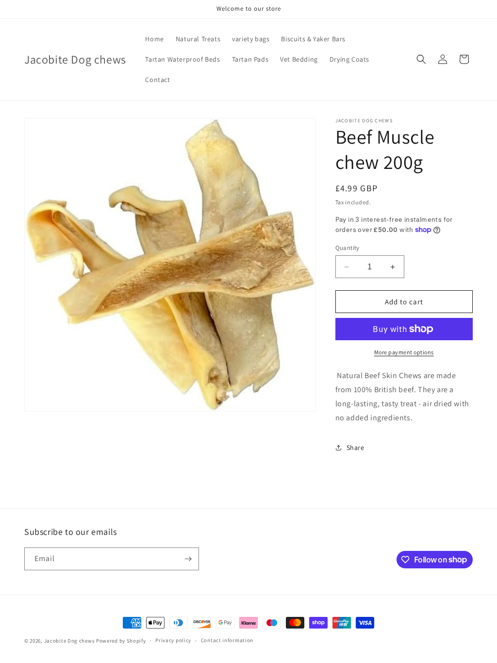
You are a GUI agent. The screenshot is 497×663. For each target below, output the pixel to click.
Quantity (347, 248)
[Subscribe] (188, 558)
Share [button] (355, 447)
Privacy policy (173, 640)
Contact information (227, 640)
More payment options (404, 352)
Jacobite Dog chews (69, 640)
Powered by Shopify (121, 640)
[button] (421, 59)
